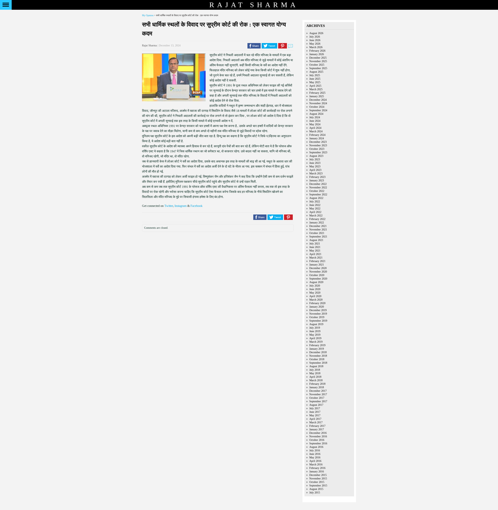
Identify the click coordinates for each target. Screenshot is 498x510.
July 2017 (314, 408)
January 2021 (316, 264)
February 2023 (317, 177)
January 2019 (316, 348)
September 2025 (318, 68)
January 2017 (316, 429)
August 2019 (316, 324)
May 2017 (314, 415)
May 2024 (314, 124)
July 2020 (314, 285)
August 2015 (316, 489)
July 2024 (314, 117)
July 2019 (314, 327)
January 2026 (316, 54)
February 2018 (317, 383)
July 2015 (314, 492)
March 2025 (316, 89)
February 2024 (317, 134)
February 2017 (317, 425)
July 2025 (314, 75)
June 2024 (314, 120)
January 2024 (316, 138)
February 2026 (317, 50)
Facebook (196, 205)
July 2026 (314, 36)
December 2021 (318, 226)
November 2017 (318, 394)
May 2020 (314, 292)
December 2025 (318, 57)
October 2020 (316, 275)
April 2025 (315, 85)
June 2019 (314, 331)
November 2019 (318, 313)
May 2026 (314, 43)
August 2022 (316, 198)
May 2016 (314, 457)
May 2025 (314, 82)
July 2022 (314, 201)
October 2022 (316, 191)
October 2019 (316, 317)
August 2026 (316, 33)
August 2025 (316, 71)
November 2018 (318, 355)
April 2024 (315, 127)
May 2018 (314, 373)
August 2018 (316, 366)
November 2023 (318, 145)
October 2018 (316, 359)
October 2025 (316, 64)
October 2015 (316, 482)
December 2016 (318, 432)
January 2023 (316, 180)
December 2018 (318, 352)
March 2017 (316, 422)
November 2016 (318, 436)
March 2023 (316, 173)
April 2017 (315, 418)
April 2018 (315, 376)
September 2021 (318, 236)
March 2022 (316, 215)
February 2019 (317, 345)
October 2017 (316, 397)
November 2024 (318, 103)
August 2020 (316, 282)
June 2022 (314, 205)
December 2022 (318, 184)
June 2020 (314, 289)
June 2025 (314, 78)
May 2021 (314, 250)
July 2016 (314, 450)
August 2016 (316, 447)
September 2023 (318, 152)
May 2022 (314, 208)
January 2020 (316, 306)
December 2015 (318, 475)
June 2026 (314, 40)
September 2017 (318, 401)
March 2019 (316, 341)
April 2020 (315, 296)
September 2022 (318, 194)
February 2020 (317, 303)
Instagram (180, 205)
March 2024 (316, 131)
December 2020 (318, 268)
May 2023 (314, 166)
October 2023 (316, 148)
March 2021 (316, 257)
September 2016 (318, 443)
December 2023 (318, 141)
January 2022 (316, 222)
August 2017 (316, 404)
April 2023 (315, 170)
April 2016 (315, 461)
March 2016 (316, 464)
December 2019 (318, 310)
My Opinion (147, 15)
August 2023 (316, 155)
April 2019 (315, 338)
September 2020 (318, 278)
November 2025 (318, 61)
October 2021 (316, 233)
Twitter (168, 205)
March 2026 (316, 47)
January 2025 (316, 96)
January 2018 (316, 387)
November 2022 (318, 187)
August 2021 (316, 240)
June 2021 (314, 247)
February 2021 (317, 261)
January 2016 (316, 471)
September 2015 (318, 485)
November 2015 (318, 478)
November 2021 (318, 229)
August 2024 (316, 113)
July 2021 (314, 243)
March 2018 (316, 380)
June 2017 (314, 411)
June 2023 (314, 162)
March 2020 (316, 299)
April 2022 (315, 212)
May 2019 (314, 334)
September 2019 (318, 320)
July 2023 (314, 159)
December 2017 (318, 390)
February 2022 (317, 219)
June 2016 (314, 454)
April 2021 (315, 254)
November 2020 (318, 271)
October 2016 (316, 440)
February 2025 (317, 92)
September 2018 (318, 362)
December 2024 (318, 99)
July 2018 (314, 369)
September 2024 (318, 110)
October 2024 (316, 106)
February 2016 (317, 468)
